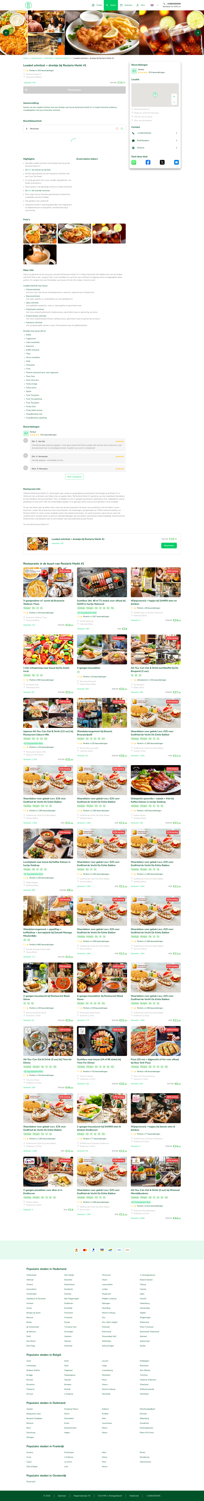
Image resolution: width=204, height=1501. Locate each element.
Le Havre (68, 1462)
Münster (143, 1413)
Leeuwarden (107, 1284)
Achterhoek (31, 1275)
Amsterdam (31, 1294)
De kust (29, 1394)
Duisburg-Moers (71, 1409)
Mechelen (106, 1375)
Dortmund (30, 1432)
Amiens (29, 1452)
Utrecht (143, 1298)
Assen (29, 1308)
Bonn (28, 1428)
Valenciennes (145, 1462)
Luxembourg (107, 1370)
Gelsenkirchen (70, 1428)
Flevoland (68, 1312)
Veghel (143, 1312)
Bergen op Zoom (33, 1312)
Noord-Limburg (108, 1312)
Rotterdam (106, 1341)
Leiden (105, 1289)
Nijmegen (106, 1303)
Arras (28, 1457)
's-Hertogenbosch (147, 1275)
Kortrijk (67, 1389)
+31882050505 (153, 1496)
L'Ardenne (68, 1394)
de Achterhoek (32, 1327)
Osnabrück (144, 1423)
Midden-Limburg (109, 1298)
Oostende (106, 1394)
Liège (104, 1365)
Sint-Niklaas (145, 1370)
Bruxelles (30, 1384)
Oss (103, 1317)
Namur (105, 1384)
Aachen (29, 1409)
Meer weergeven (74, 476)
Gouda (67, 1322)
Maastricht (106, 1294)
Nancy (104, 1457)
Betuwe (29, 1317)
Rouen (142, 1452)
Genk (66, 1361)
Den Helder (69, 1275)
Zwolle (143, 1346)
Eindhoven (68, 1303)
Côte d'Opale (32, 1466)
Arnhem (29, 1303)
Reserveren (169, 545)
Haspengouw (69, 1375)
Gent (66, 1365)
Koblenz (105, 1409)
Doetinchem (69, 1284)
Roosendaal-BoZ (109, 1336)
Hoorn (104, 1279)
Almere (29, 1284)
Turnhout (144, 1375)
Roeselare (144, 1365)
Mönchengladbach (147, 1409)
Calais (29, 1462)
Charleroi (30, 1389)
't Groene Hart (70, 1327)
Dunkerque (69, 1452)
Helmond (68, 1346)
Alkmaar (30, 1279)
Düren (67, 1413)
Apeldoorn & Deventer (36, 1298)
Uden (142, 1294)
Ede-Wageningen (71, 1298)
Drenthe (67, 1294)
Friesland (68, 1317)
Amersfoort (31, 1289)
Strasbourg (144, 1457)
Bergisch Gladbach (34, 1418)
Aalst (28, 1361)
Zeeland (143, 1336)
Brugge (29, 1375)
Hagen (67, 1432)
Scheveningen (108, 1346)
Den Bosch (31, 1341)
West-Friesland (146, 1327)
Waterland (144, 1322)
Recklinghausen (146, 1428)
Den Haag (30, 1346)
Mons (104, 1379)
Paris (104, 1462)
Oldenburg (144, 1418)
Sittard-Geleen (146, 1279)
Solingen (30, 1437)
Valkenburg (144, 1303)
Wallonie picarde (147, 1389)
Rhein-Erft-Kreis (147, 1432)
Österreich (30, 1481)
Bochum (29, 1423)
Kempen (67, 1384)
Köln (104, 1418)
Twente (143, 1289)
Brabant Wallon (33, 1370)
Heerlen (67, 1341)
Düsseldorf (69, 1418)
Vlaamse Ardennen (148, 1379)
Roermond (106, 1331)
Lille (66, 1466)
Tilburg (143, 1284)
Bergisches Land (33, 1413)
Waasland (144, 1384)
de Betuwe (31, 1331)
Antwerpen (31, 1365)
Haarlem (68, 1336)
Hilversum (106, 1275)
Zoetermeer (145, 1341)
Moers (104, 1428)
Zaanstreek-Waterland (149, 1331)
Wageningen (145, 1317)
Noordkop (106, 1308)
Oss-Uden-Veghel (109, 1322)
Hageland (68, 1370)
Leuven (105, 1361)
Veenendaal (145, 1308)
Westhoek (144, 1394)
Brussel (29, 1379)
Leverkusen (107, 1423)
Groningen (68, 1331)
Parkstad (105, 1327)
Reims (104, 1466)
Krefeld (105, 1413)
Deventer (68, 1279)
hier (30, 170)
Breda (29, 1322)
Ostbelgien (144, 1361)
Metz (104, 1452)
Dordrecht (68, 1289)
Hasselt (67, 1379)
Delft (28, 1336)
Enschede (68, 1308)
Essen (66, 1423)
